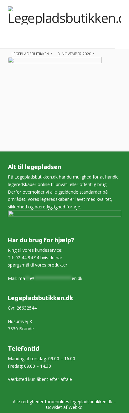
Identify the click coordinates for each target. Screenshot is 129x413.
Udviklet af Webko (64, 407)
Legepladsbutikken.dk (36, 177)
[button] (105, 40)
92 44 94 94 (27, 258)
